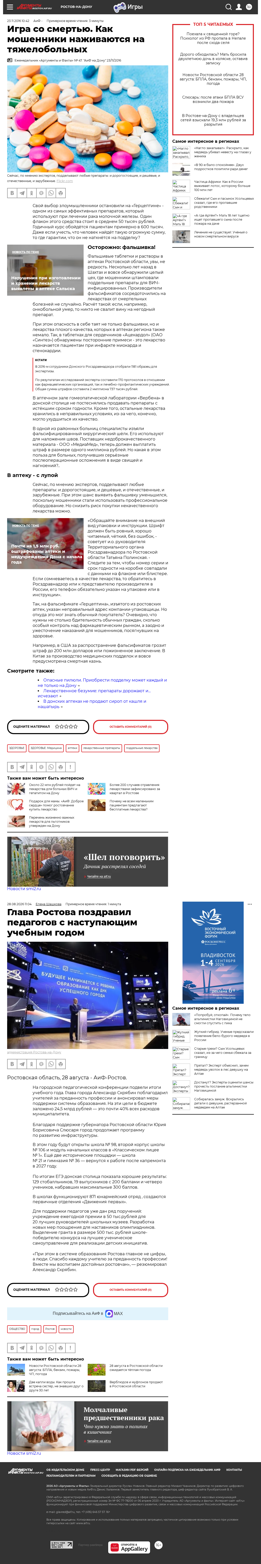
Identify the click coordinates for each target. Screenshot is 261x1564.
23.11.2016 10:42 (18, 21)
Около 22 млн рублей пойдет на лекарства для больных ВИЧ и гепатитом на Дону (54, 789)
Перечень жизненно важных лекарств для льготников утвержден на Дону (51, 822)
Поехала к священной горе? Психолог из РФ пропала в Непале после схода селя (213, 38)
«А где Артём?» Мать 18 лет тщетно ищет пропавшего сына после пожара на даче (222, 219)
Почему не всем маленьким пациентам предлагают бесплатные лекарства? (131, 805)
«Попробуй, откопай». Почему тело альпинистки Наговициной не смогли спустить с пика (222, 1019)
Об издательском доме (65, 1470)
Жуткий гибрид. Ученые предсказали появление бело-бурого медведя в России (224, 1036)
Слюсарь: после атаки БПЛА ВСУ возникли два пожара (213, 99)
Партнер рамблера (90, 1544)
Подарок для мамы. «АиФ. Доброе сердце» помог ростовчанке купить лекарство (56, 805)
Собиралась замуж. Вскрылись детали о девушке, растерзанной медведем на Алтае (220, 1103)
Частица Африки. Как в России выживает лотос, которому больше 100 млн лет (222, 186)
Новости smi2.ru (24, 888)
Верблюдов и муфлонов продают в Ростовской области (136, 1384)
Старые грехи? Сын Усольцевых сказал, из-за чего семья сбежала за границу (222, 1053)
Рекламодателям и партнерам (71, 1475)
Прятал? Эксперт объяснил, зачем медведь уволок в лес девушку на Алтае (221, 1070)
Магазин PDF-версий (132, 1470)
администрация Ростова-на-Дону (34, 1052)
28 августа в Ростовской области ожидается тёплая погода (136, 1368)
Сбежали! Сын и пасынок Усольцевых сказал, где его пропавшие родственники (224, 203)
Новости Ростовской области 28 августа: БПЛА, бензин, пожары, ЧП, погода (213, 79)
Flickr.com (65, 181)
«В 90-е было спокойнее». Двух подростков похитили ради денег (221, 167)
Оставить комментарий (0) (131, 727)
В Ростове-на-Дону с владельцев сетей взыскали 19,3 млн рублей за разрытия (213, 120)
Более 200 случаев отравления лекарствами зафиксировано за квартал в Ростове (135, 789)
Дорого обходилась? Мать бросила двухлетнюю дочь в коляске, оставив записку (213, 58)
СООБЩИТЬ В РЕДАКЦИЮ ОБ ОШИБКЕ (129, 1475)
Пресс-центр (100, 1470)
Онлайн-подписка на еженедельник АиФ (187, 1470)
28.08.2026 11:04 (19, 904)
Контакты (234, 1470)
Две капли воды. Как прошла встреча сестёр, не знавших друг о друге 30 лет (56, 1386)
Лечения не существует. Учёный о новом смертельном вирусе (220, 234)
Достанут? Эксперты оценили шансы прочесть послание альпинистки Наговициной (223, 1086)
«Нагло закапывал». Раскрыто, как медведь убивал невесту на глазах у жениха (222, 152)
